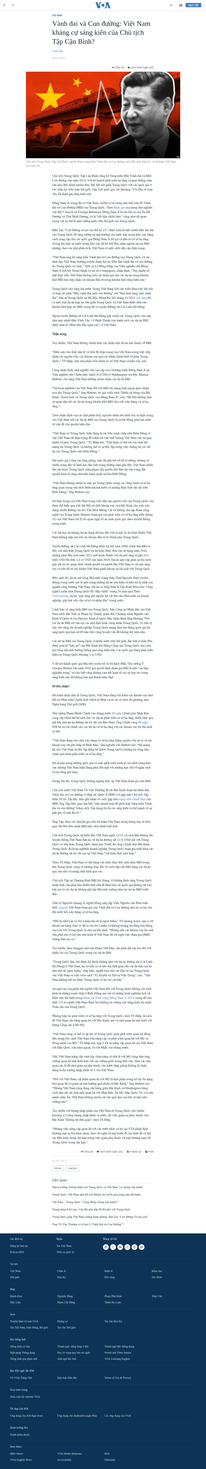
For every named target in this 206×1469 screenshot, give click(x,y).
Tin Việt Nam (64, 1246)
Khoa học (157, 1271)
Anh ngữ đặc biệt (66, 1359)
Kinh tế (109, 1271)
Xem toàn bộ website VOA (25, 1397)
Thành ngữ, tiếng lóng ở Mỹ (73, 1346)
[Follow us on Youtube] (120, 1247)
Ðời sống (110, 1277)
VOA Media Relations (69, 1453)
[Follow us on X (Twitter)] (113, 1247)
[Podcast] (134, 1247)
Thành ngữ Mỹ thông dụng (119, 1346)
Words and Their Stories (118, 1352)
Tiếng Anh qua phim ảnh (23, 1359)
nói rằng (141, 298)
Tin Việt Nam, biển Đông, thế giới (29, 1327)
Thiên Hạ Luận (113, 1302)
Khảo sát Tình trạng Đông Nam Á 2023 (108, 998)
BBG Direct (16, 1453)
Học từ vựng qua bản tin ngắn (73, 1352)
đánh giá (119, 207)
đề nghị (117, 713)
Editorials (110, 1459)
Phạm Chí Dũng (66, 1302)
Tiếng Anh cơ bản (20, 1346)
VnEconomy (60, 596)
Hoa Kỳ (61, 1277)
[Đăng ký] (141, 1247)
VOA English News (21, 1459)
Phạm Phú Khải (113, 1296)
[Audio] (171, 5)
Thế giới (14, 1277)
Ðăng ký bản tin (19, 1246)
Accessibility (64, 1459)
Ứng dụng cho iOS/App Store (26, 1416)
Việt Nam (57, 15)
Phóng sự (62, 1321)
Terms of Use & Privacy (118, 1378)
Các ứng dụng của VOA (118, 1416)
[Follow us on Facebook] (106, 1247)
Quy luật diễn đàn (67, 1378)
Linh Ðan (57, 51)
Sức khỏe (157, 1277)
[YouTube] (181, 5)
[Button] (118, 67)
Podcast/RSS (17, 1252)
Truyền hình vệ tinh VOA (24, 1321)
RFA (107, 1453)
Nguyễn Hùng (65, 1296)
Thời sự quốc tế (65, 1252)
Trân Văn (157, 1296)
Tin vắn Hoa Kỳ (113, 1321)
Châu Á (61, 1271)
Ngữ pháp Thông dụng (22, 1352)
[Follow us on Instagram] (127, 1247)
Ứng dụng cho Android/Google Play (77, 1416)
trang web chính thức (132, 799)
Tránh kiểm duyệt (19, 1434)
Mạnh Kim (16, 1296)
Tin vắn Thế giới (66, 1327)
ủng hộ (63, 907)
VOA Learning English (117, 1359)
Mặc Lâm (15, 1302)
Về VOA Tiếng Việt (21, 1378)
